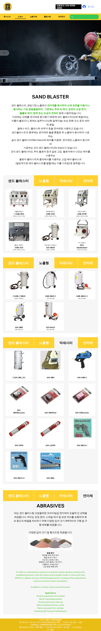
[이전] (4, 53)
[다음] (96, 53)
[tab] (18, 262)
